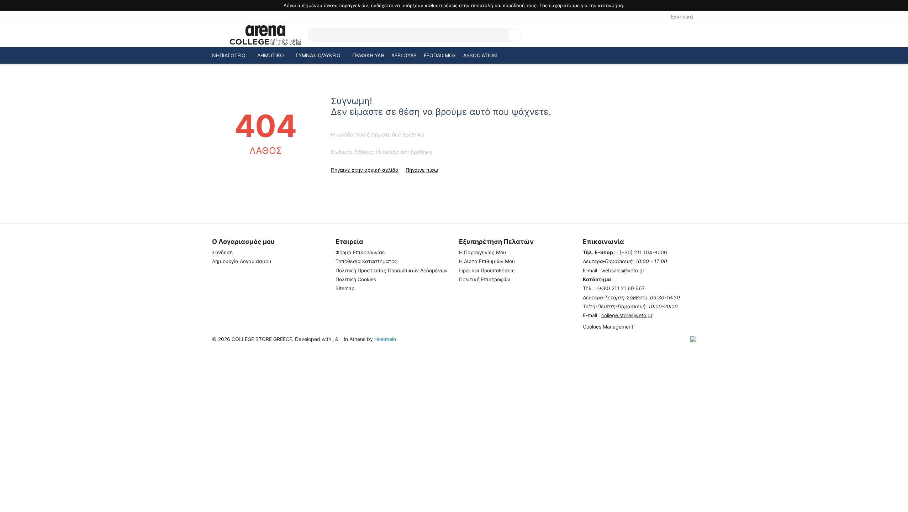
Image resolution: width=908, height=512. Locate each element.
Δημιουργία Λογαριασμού (241, 261)
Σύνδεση (222, 252)
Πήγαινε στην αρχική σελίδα (364, 170)
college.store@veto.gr (627, 315)
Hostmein (385, 339)
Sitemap (345, 288)
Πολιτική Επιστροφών (484, 279)
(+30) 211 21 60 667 (621, 288)
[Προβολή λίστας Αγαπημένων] (657, 35)
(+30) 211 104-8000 (643, 252)
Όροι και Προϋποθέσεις (487, 270)
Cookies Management (608, 327)
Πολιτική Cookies (356, 279)
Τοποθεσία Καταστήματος (366, 261)
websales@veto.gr (622, 270)
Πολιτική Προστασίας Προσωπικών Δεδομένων (392, 270)
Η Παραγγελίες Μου (482, 252)
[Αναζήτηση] (514, 34)
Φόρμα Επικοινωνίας (360, 252)
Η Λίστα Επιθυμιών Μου (487, 261)
